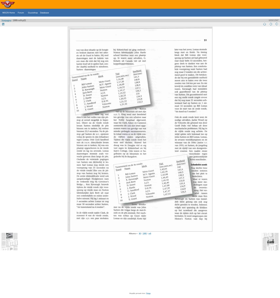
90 (140, 233)
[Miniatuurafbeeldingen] (264, 24)
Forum (21, 13)
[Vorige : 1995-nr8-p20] (271, 24)
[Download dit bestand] (3, 24)
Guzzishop (33, 13)
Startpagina (6, 20)
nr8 (149, 233)
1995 (145, 233)
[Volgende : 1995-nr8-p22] (277, 24)
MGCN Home (8, 13)
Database (44, 13)
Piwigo (148, 293)
